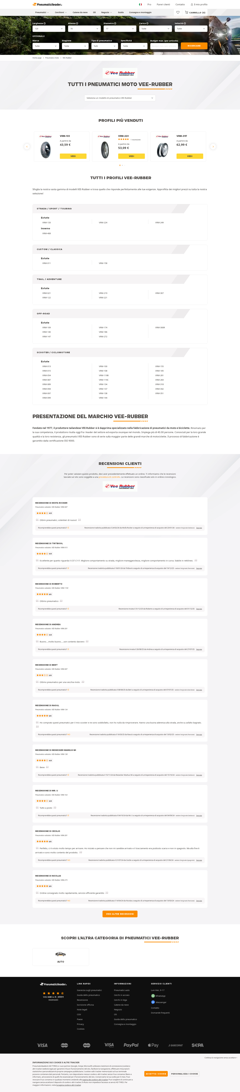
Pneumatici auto (122, 990)
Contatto (180, 4)
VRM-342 (159, 388)
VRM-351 (159, 393)
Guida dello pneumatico (88, 995)
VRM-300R (160, 327)
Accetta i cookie (156, 1074)
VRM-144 (103, 397)
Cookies (80, 1028)
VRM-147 (46, 336)
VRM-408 (46, 233)
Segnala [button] (199, 528)
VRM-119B (104, 375)
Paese (79, 1019)
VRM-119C (103, 379)
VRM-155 (159, 366)
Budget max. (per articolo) (164, 40)
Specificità (126, 40)
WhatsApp (160, 995)
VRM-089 (46, 384)
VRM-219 (103, 293)
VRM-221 (103, 297)
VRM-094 (46, 388)
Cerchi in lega (120, 999)
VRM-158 (103, 263)
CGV (79, 1014)
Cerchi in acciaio (121, 995)
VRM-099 (46, 397)
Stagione (66, 40)
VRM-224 (103, 222)
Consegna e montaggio (140, 12)
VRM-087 (46, 379)
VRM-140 (46, 331)
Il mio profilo (201, 4)
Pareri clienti (163, 4)
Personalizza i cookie (184, 1074)
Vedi (73, 156)
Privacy (80, 1024)
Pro (149, 4)
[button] (185, 528)
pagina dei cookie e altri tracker (95, 1079)
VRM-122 (46, 297)
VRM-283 (159, 379)
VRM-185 (159, 370)
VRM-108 (103, 370)
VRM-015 (46, 370)
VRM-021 (46, 293)
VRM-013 (46, 366)
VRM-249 (159, 222)
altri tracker (76, 1085)
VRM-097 (46, 393)
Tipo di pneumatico (101, 40)
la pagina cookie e (64, 1085)
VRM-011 (46, 263)
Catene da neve (80, 12)
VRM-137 (103, 388)
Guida (121, 12)
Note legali (82, 1009)
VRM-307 (159, 293)
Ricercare (194, 46)
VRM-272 (103, 336)
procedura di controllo (109, 476)
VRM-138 (103, 393)
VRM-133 (46, 222)
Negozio (105, 12)
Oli (94, 12)
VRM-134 (103, 384)
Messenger (161, 1002)
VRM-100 (103, 366)
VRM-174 (103, 327)
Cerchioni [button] (60, 12)
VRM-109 (46, 327)
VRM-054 (46, 375)
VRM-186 (103, 331)
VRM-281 (159, 375)
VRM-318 (159, 384)
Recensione (82, 999)
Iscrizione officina (85, 1004)
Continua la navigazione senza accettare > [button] (221, 1058)
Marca (35, 40)
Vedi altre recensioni (120, 914)
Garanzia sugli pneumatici (89, 990)
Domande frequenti (160, 1012)
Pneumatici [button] (41, 12)
